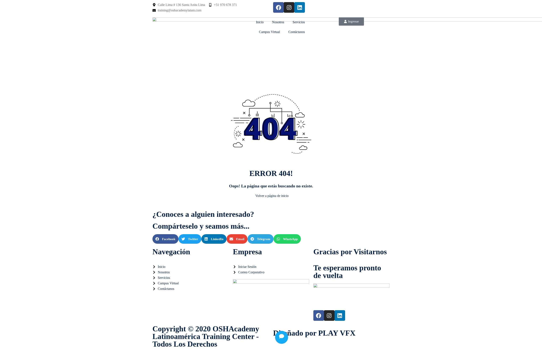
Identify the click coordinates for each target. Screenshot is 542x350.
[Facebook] (278, 7)
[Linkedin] (299, 7)
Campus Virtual (269, 32)
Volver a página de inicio (272, 196)
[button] (165, 239)
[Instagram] (289, 7)
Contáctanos (296, 32)
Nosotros (278, 22)
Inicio (260, 22)
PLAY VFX (336, 333)
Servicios (299, 22)
